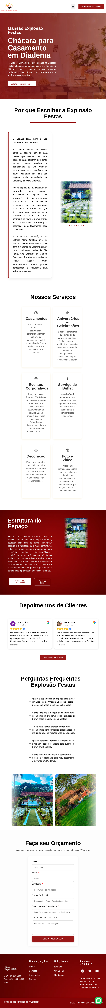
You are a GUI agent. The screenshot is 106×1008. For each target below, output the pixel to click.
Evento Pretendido (40, 895)
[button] (73, 6)
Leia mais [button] (14, 645)
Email (35, 873)
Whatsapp (37, 884)
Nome (35, 861)
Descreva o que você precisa (45, 918)
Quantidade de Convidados (45, 906)
